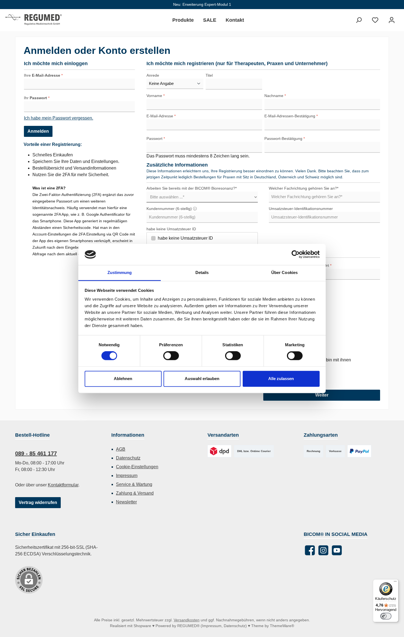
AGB (120, 449)
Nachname (275, 95)
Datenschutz (128, 458)
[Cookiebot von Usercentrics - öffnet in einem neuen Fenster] (296, 254)
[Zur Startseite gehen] (33, 20)
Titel (209, 75)
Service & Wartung (134, 484)
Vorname (155, 95)
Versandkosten (187, 620)
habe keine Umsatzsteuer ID (171, 229)
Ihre (43, 75)
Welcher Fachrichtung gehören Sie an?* (303, 188)
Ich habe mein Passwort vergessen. (58, 118)
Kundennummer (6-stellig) (171, 208)
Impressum (126, 475)
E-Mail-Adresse (161, 116)
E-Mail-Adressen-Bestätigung (291, 116)
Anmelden (38, 131)
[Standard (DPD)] (219, 451)
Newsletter (126, 502)
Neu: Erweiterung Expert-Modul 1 (202, 4)
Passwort (155, 138)
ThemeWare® (282, 626)
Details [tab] (202, 272)
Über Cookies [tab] (284, 272)
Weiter (321, 395)
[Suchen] (359, 20)
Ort (327, 265)
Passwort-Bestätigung (284, 138)
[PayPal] (359, 451)
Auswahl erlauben (202, 378)
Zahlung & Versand (135, 493)
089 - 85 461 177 (36, 453)
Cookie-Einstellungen (137, 466)
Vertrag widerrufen (38, 502)
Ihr (36, 98)
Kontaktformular (63, 485)
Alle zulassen (281, 378)
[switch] (171, 355)
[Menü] (395, 582)
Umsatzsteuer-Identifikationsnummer (301, 208)
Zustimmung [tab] (119, 272)
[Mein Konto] (392, 20)
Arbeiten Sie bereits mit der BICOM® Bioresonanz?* (191, 188)
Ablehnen (123, 378)
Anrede (152, 75)
